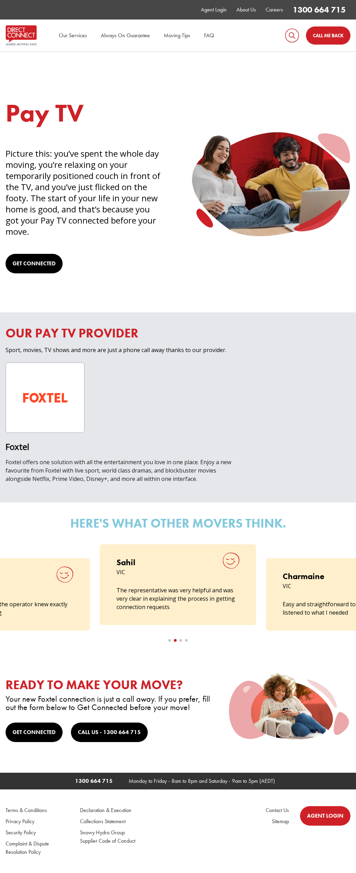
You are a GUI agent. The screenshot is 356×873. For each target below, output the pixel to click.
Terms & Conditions (26, 810)
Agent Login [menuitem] (214, 9)
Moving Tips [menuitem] (177, 35)
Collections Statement (103, 821)
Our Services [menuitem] (73, 35)
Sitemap (280, 821)
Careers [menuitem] (274, 9)
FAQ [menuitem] (209, 35)
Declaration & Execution (105, 810)
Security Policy (21, 832)
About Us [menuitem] (246, 9)
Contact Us (277, 810)
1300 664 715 (319, 9)
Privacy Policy (20, 821)
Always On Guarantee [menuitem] (125, 35)
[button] (169, 640)
